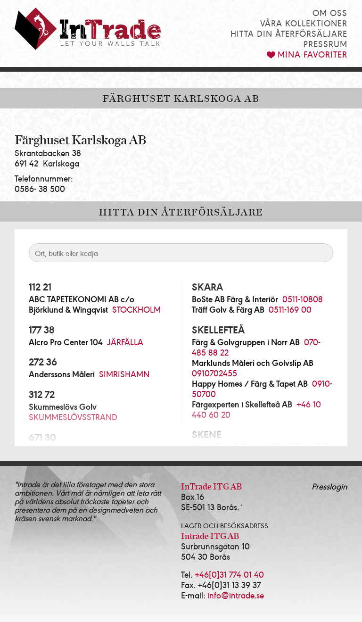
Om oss (330, 12)
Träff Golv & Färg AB (228, 309)
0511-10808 (302, 299)
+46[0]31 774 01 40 (229, 574)
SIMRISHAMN (124, 374)
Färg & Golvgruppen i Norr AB (246, 342)
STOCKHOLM (136, 309)
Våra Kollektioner (303, 23)
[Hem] (88, 29)
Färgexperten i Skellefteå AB (242, 404)
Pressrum (325, 44)
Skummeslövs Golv (63, 406)
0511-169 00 (290, 309)
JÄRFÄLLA (125, 342)
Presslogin (329, 486)
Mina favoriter (312, 54)
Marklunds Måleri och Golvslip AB (252, 363)
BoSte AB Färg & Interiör (235, 299)
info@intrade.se (235, 595)
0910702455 (214, 373)
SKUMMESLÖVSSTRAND (73, 417)
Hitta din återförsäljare (288, 33)
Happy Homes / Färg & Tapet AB (250, 383)
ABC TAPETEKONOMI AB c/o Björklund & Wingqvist (81, 304)
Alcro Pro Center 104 (66, 342)
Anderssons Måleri (62, 374)
